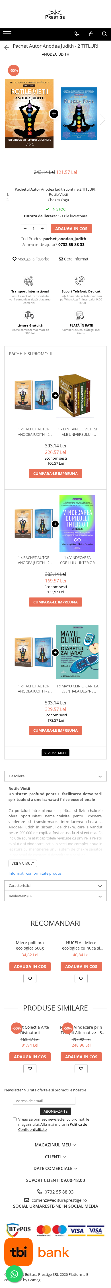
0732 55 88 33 (59, 1192)
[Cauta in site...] (104, 34)
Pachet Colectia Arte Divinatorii (30, 1029)
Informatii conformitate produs (35, 873)
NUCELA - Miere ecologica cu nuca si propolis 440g (81, 945)
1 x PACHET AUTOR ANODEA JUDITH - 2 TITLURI (34, 431)
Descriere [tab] (16, 775)
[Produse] (8, 35)
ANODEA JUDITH (55, 54)
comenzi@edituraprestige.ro (58, 1200)
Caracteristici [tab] (19, 885)
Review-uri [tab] (20, 895)
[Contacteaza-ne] (77, 34)
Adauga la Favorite (33, 259)
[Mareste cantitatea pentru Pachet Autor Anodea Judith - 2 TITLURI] (42, 228)
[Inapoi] (4, 47)
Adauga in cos (71, 228)
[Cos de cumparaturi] (91, 34)
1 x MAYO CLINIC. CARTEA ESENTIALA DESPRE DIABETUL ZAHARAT (77, 688)
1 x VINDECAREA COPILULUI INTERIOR (77, 560)
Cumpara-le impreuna (55, 473)
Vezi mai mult (55, 753)
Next (102, 119)
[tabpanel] (55, 113)
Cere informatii (76, 259)
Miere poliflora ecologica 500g (30, 945)
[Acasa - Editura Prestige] (55, 14)
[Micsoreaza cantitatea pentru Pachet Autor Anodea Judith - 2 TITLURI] (25, 228)
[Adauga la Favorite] (29, 978)
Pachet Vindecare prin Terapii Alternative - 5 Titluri (81, 1029)
